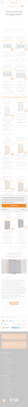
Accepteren (14, 205)
